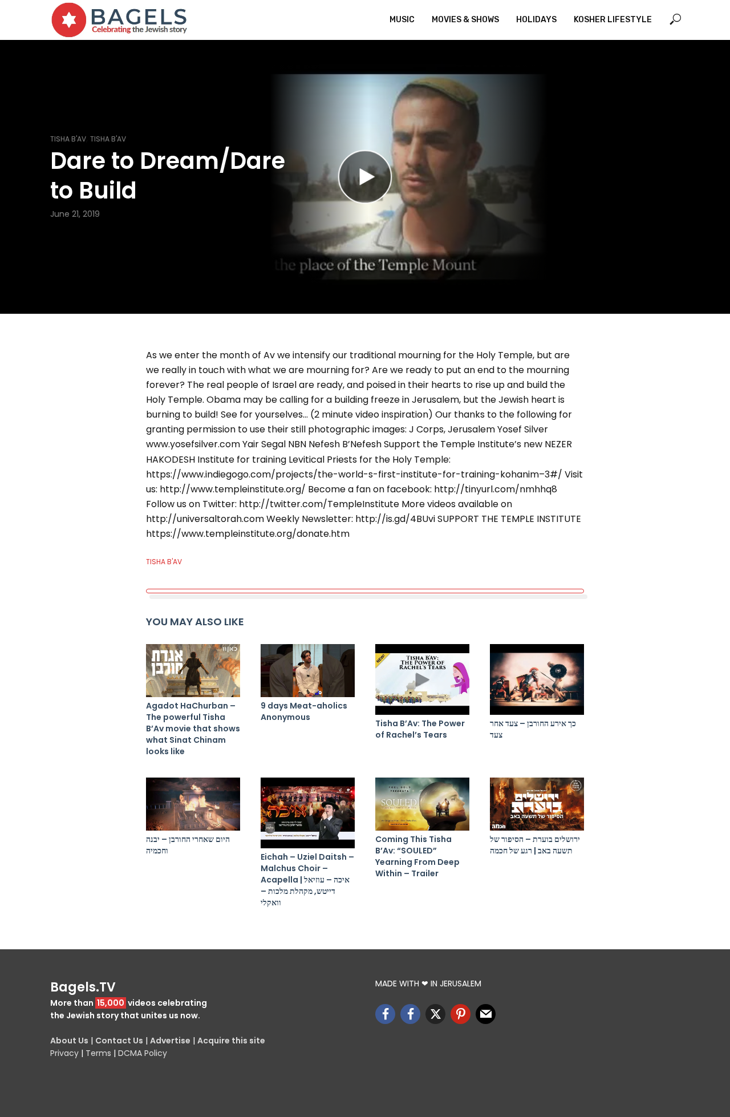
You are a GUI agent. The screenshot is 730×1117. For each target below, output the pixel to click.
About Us (69, 1040)
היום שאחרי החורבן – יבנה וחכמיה (188, 844)
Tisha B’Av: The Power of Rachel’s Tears (420, 729)
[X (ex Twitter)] (435, 1014)
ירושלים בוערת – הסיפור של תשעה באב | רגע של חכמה (535, 844)
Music (402, 20)
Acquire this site (231, 1040)
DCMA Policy (142, 1053)
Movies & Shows (465, 20)
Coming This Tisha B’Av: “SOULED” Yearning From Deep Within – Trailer (417, 856)
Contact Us (119, 1040)
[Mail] (486, 1014)
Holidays (536, 20)
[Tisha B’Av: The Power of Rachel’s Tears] (422, 679)
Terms (98, 1053)
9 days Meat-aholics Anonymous (304, 711)
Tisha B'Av (68, 139)
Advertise (170, 1040)
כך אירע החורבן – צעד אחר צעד (533, 729)
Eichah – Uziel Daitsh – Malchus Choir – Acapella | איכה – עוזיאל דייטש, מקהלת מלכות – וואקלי (307, 879)
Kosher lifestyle (613, 20)
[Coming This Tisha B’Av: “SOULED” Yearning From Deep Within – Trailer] (422, 804)
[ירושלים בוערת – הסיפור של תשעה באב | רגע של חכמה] (537, 804)
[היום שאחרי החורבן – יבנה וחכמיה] (193, 804)
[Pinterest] (461, 1014)
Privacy (64, 1053)
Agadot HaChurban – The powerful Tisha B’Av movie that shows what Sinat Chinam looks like (193, 728)
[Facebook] (385, 1014)
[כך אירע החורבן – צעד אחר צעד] (537, 679)
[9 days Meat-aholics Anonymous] (308, 670)
